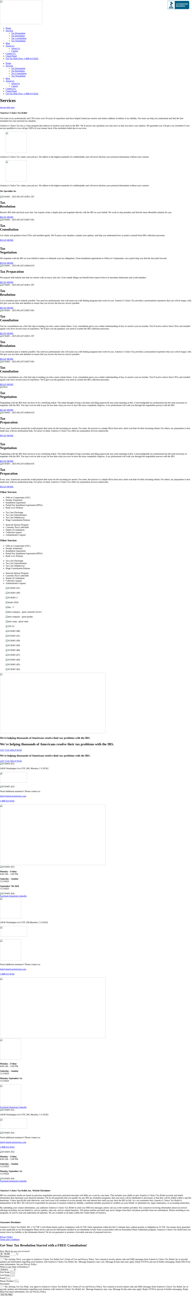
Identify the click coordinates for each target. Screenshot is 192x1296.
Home (8, 28)
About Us (10, 46)
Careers (14, 51)
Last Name (5, 1275)
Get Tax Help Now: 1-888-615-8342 (22, 58)
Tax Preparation (18, 33)
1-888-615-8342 (7, 801)
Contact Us (11, 53)
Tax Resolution (18, 36)
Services (9, 31)
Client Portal (11, 56)
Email (3, 1278)
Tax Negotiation (18, 41)
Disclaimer (5, 1256)
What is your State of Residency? (15, 1267)
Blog (8, 43)
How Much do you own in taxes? (15, 1251)
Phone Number (7, 1281)
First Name (5, 1272)
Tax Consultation (18, 38)
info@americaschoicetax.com (13, 796)
